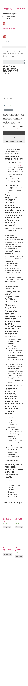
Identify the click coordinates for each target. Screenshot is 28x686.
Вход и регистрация (9, 28)
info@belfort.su (10, 10)
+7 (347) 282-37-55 (7, 8)
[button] (14, 47)
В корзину (7, 527)
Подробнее (7, 554)
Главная (5, 51)
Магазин (10, 51)
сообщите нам (16, 128)
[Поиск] (24, 62)
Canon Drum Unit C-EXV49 (15, 165)
